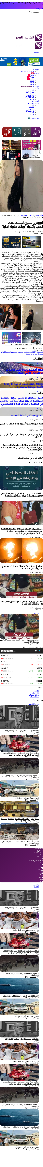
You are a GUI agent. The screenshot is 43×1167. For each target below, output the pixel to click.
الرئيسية (36, 69)
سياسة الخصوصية (27, 71)
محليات (31, 99)
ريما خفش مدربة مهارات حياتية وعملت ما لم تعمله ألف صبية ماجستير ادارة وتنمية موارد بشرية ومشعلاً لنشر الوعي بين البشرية (22, 531)
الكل (32, 90)
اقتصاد (31, 107)
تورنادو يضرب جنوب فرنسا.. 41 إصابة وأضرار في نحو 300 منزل (23, 385)
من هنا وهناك (33, 103)
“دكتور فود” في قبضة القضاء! (27, 414)
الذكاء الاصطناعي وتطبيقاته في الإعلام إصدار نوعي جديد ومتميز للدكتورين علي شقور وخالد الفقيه (22, 494)
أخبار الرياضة (30, 92)
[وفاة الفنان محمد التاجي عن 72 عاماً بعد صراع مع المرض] (19, 906)
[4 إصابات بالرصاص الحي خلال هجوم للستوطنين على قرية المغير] (19, 774)
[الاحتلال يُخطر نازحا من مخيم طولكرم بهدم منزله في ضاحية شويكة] (19, 839)
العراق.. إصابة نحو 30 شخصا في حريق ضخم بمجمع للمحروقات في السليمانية (22, 567)
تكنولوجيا (31, 109)
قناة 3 (32, 81)
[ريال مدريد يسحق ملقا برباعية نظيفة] (19, 928)
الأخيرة (36, 887)
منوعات (31, 114)
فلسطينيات (29, 98)
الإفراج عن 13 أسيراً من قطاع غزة (27, 798)
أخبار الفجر (30, 94)
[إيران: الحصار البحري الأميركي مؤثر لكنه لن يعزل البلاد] (19, 994)
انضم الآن (39, 8)
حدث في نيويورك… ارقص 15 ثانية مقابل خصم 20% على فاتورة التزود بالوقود (22, 602)
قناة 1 (31, 75)
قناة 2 (30, 79)
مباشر (35, 73)
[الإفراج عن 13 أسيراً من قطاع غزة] (19, 796)
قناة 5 (32, 84)
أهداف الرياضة (34, 101)
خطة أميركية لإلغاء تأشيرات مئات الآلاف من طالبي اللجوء (24, 371)
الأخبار (37, 88)
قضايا (32, 113)
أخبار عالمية (30, 96)
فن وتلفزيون (29, 111)
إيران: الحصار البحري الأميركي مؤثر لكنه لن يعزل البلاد (21, 996)
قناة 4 (32, 83)
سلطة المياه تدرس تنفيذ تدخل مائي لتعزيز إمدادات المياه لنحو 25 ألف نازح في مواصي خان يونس (21, 754)
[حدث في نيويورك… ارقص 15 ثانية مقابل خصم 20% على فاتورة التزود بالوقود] (21, 597)
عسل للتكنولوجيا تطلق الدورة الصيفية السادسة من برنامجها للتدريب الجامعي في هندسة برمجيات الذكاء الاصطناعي (21, 400)
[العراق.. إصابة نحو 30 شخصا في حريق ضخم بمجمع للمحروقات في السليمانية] (21, 562)
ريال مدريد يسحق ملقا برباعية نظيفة (26, 930)
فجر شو (30, 86)
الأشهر (36, 885)
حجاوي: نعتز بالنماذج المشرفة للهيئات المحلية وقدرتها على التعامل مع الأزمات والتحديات (20, 820)
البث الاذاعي (33, 118)
